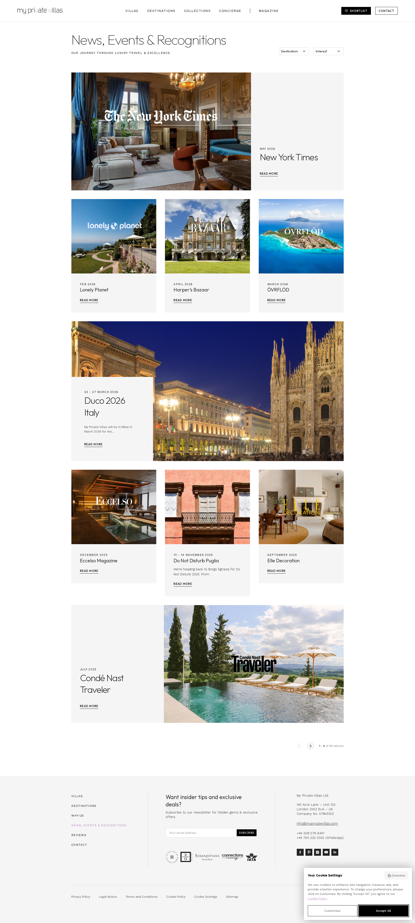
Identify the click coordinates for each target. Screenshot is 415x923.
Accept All (383, 910)
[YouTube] (327, 852)
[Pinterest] (309, 852)
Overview (398, 875)
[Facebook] (301, 852)
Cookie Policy (317, 898)
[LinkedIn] (335, 852)
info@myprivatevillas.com (317, 823)
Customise (332, 910)
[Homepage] (40, 11)
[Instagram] (318, 852)
